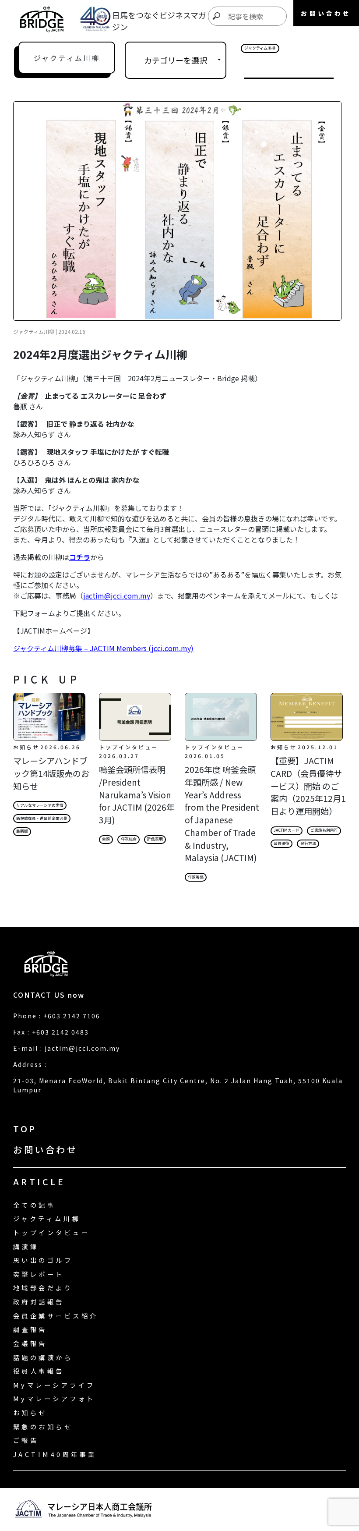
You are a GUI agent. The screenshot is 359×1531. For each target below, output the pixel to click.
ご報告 (26, 1440)
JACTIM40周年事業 (55, 1454)
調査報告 (30, 1329)
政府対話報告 (38, 1301)
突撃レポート (38, 1274)
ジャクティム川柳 (47, 1218)
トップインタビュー (51, 1232)
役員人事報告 (38, 1370)
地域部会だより (43, 1287)
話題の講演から (43, 1357)
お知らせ (30, 1412)
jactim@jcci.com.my (116, 595)
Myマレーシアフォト (54, 1398)
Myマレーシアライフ (54, 1384)
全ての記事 (34, 1204)
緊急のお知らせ (43, 1426)
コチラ (79, 557)
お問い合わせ (45, 1149)
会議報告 (30, 1343)
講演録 (26, 1246)
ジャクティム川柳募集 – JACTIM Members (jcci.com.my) (103, 648)
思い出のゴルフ (43, 1260)
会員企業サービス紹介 (56, 1315)
